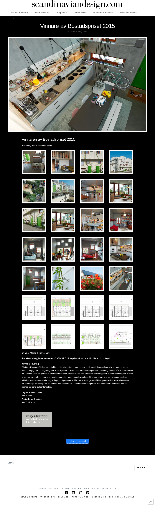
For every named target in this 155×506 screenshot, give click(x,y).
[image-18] (63, 278)
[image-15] (92, 249)
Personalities (80, 497)
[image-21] (63, 307)
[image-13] (34, 249)
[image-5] (34, 191)
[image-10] (63, 220)
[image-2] (63, 162)
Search (11, 463)
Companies (64, 497)
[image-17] (34, 278)
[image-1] (34, 162)
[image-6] (63, 191)
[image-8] (121, 191)
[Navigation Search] (13, 18)
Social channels (124, 497)
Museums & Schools (102, 497)
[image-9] (34, 220)
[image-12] (121, 220)
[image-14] (63, 249)
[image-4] (121, 162)
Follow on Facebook (77, 441)
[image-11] (92, 220)
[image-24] (34, 336)
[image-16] (121, 249)
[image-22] (92, 307)
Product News (48, 497)
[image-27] (121, 336)
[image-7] (92, 191)
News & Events (29, 497)
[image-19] (92, 278)
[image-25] (63, 336)
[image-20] (34, 307)
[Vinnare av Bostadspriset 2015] (121, 278)
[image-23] (121, 307)
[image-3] (92, 162)
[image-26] (92, 336)
